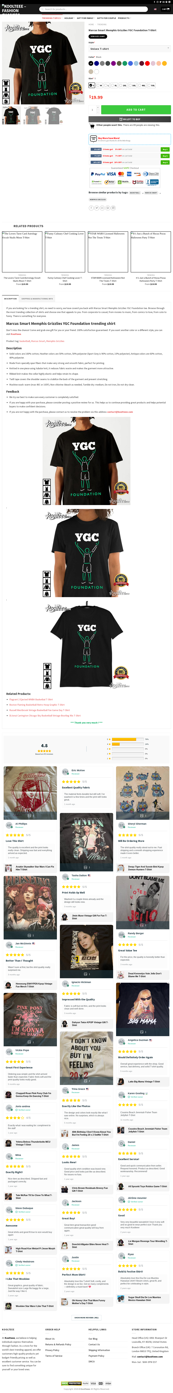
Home (91, 24)
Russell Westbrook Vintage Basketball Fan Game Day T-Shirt (39, 710)
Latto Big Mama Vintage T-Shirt (144, 1081)
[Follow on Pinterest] (166, 2)
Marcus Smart (151, 193)
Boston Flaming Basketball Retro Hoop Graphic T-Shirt (37, 704)
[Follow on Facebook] (154, 2)
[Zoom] (6, 101)
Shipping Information (99, 1350)
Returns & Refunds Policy (58, 1344)
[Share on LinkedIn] (113, 208)
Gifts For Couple (106, 18)
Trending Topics (51, 18)
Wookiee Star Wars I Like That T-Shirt (35, 1306)
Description (10, 298)
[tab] (10, 298)
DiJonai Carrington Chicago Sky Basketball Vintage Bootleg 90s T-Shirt (45, 715)
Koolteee (16, 334)
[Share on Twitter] (96, 208)
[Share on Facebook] (91, 208)
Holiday (68, 18)
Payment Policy (96, 1355)
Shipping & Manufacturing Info (37, 298)
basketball (135, 193)
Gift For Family (85, 18)
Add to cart (136, 109)
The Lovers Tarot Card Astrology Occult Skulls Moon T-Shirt (22, 279)
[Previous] (7, 63)
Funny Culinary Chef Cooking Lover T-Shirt (65, 279)
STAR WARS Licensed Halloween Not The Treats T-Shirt (108, 279)
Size (91, 78)
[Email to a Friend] (102, 208)
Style (92, 42)
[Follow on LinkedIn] (169, 2)
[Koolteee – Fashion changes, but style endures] (15, 9)
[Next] (79, 63)
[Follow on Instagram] (158, 2)
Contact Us (94, 1344)
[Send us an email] (163, 2)
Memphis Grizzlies (98, 200)
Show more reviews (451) (86, 1317)
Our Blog (93, 1338)
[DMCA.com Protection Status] (71, 1383)
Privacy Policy (52, 1350)
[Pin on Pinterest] (107, 208)
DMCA (92, 1361)
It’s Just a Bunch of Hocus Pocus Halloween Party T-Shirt (151, 279)
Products (123, 18)
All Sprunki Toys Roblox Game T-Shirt (147, 1186)
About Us (50, 1338)
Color (92, 57)
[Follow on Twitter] (161, 2)
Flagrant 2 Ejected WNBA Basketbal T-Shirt (31, 699)
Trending (102, 24)
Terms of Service (53, 1355)
